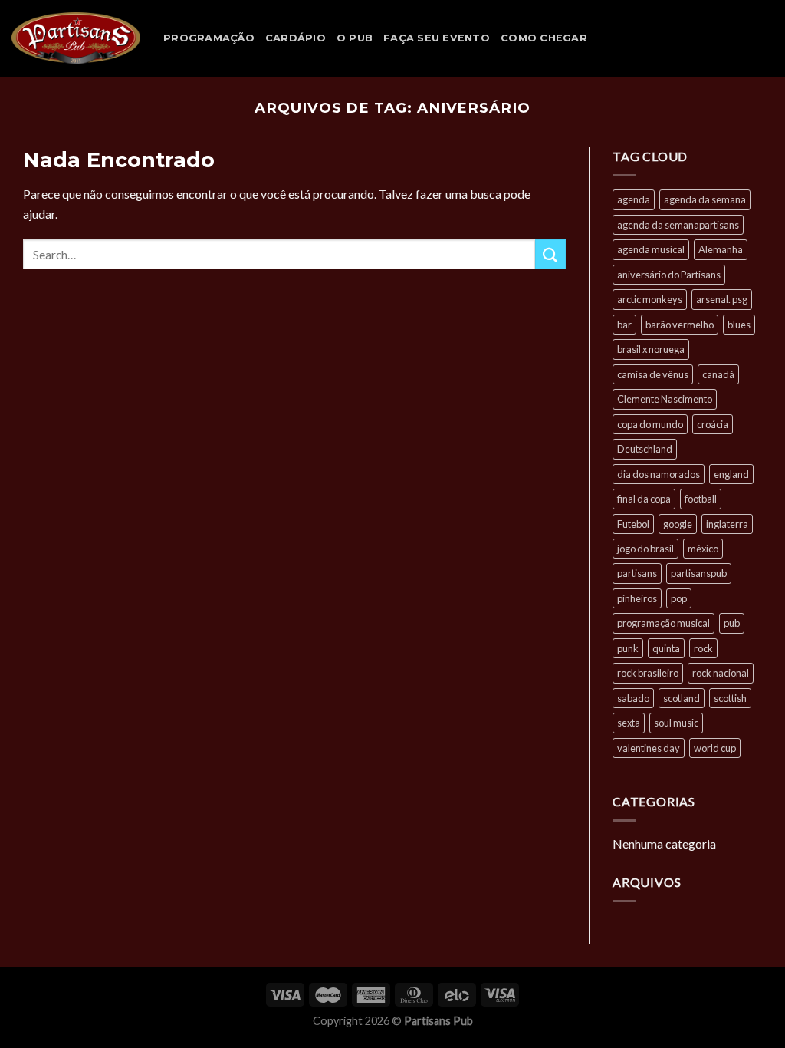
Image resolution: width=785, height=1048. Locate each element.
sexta (628, 723)
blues (739, 324)
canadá (718, 374)
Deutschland (644, 449)
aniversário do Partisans (669, 275)
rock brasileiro (647, 673)
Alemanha (720, 249)
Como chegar (544, 38)
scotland (681, 698)
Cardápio (295, 38)
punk (628, 648)
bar (624, 324)
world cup (715, 748)
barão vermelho (679, 324)
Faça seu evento (436, 38)
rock (703, 648)
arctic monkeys (649, 299)
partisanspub (699, 573)
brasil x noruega (651, 349)
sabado (633, 698)
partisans (637, 573)
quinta (666, 648)
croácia (712, 424)
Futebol (633, 524)
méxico (703, 548)
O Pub (355, 38)
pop (679, 598)
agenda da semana (705, 199)
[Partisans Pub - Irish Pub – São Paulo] (75, 38)
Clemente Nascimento (664, 399)
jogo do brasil (645, 548)
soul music (676, 723)
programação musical (663, 623)
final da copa (644, 499)
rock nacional (720, 673)
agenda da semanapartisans (678, 225)
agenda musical (651, 249)
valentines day (648, 748)
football (701, 499)
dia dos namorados (658, 474)
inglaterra (727, 524)
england (731, 474)
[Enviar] (550, 254)
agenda (633, 199)
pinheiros (637, 598)
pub (732, 623)
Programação (209, 38)
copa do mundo (650, 424)
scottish (730, 698)
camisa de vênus (652, 374)
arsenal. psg (721, 299)
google (677, 524)
